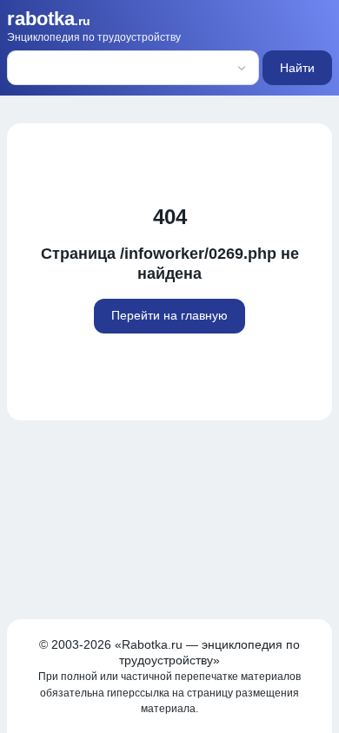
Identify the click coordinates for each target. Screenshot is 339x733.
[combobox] (108, 68)
